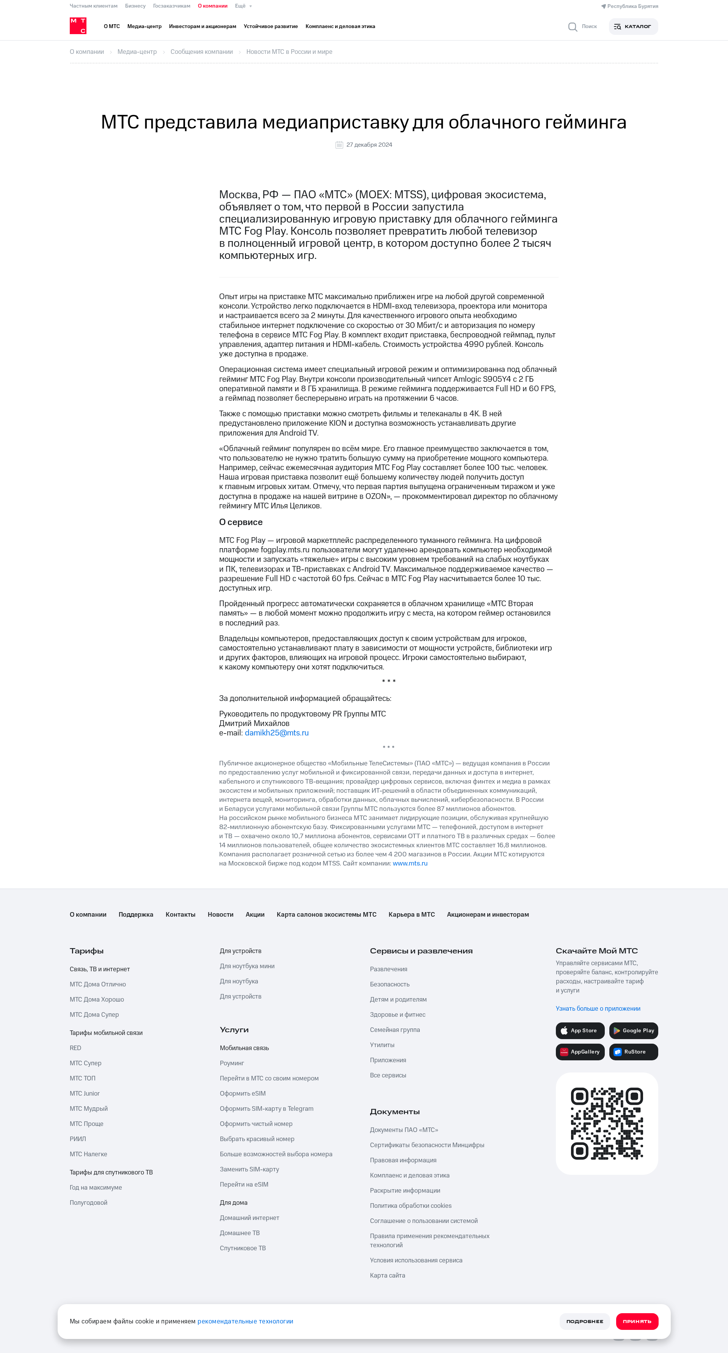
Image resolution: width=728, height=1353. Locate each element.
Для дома (234, 1202)
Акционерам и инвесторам (488, 914)
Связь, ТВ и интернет (100, 969)
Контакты (181, 914)
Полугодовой (88, 1202)
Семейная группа (395, 1030)
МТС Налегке (88, 1154)
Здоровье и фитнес (397, 1014)
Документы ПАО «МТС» (404, 1130)
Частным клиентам (94, 6)
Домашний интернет (249, 1218)
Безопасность (390, 984)
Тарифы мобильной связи (106, 1033)
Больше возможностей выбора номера (276, 1154)
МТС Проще (87, 1124)
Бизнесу (135, 6)
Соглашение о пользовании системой (424, 1221)
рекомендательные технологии (245, 1321)
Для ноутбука (239, 981)
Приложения (388, 1060)
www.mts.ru (410, 863)
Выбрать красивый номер (257, 1139)
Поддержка (136, 914)
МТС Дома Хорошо (97, 999)
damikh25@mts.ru (277, 732)
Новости (221, 914)
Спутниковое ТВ (243, 1248)
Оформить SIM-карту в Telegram (267, 1108)
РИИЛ (78, 1139)
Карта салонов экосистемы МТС (327, 914)
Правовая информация (403, 1160)
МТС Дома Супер (94, 1014)
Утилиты (382, 1045)
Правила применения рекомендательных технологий (430, 1241)
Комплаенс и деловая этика (410, 1175)
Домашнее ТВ (240, 1233)
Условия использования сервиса (416, 1260)
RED (75, 1048)
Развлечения (388, 969)
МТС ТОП (83, 1078)
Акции (255, 914)
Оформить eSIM (243, 1093)
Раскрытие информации (405, 1190)
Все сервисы (388, 1075)
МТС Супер (86, 1063)
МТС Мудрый (89, 1108)
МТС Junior (85, 1093)
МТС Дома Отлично (98, 984)
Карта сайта (387, 1275)
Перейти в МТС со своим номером (269, 1078)
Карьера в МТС (412, 914)
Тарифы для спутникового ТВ (111, 1172)
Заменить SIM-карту (249, 1169)
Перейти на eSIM (244, 1184)
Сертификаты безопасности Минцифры (427, 1145)
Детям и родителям (398, 999)
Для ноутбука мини (247, 966)
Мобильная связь (244, 1048)
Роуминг (232, 1063)
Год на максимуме (96, 1187)
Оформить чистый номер (256, 1124)
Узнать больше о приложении (598, 1008)
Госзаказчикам (171, 6)
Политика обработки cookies (411, 1205)
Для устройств (241, 951)
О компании (213, 6)
